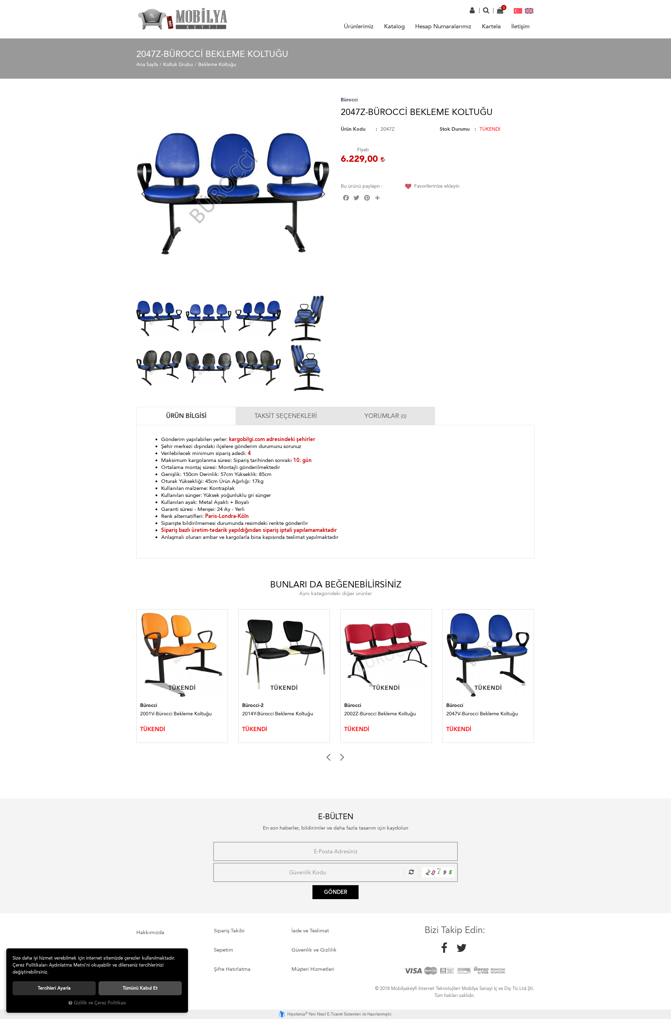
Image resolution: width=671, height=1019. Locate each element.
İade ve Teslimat (310, 930)
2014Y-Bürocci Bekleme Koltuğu (175, 714)
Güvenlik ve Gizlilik (314, 950)
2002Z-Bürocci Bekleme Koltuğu (278, 714)
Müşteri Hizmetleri (312, 969)
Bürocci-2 (150, 705)
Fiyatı (363, 150)
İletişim (520, 26)
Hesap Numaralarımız (443, 26)
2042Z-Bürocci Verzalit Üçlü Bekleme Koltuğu (486, 717)
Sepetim (223, 950)
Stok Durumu (455, 129)
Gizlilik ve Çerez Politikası (100, 1002)
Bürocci (349, 100)
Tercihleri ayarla (54, 988)
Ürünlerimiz (359, 26)
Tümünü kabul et (140, 988)
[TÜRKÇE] (518, 10)
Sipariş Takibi (229, 930)
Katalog (394, 26)
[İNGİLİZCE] (529, 10)
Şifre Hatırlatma (232, 969)
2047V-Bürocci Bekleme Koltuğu (380, 714)
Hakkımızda (150, 932)
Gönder (335, 892)
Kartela (491, 26)
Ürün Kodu (353, 129)
